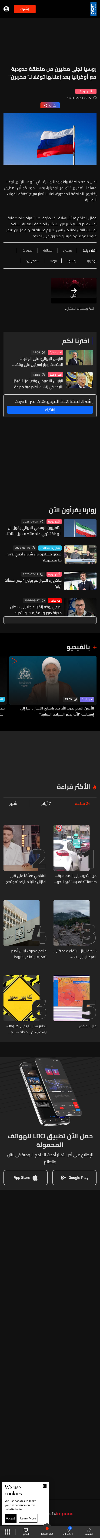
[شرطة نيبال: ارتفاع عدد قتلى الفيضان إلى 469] (75, 930)
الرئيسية (89, 1534)
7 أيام (46, 803)
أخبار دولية (56, 352)
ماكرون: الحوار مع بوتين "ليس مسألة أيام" (33, 583)
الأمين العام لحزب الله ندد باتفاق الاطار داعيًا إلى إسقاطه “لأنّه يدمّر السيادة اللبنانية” (57, 711)
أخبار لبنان (87, 699)
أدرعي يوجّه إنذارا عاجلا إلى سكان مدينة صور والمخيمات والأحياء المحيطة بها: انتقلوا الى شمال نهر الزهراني (35, 610)
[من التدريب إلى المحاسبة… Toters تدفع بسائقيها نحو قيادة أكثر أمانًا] (75, 855)
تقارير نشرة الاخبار (50, 548)
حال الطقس (87, 1026)
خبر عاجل (55, 601)
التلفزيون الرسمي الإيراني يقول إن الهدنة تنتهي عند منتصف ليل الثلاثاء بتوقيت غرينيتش (33, 531)
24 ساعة (82, 803)
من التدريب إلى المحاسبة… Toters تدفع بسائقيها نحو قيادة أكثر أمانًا (76, 879)
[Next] (6, 686)
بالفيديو (78, 646)
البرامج (26, 1534)
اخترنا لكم (76, 340)
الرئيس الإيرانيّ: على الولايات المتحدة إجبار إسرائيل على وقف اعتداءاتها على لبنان (39, 361)
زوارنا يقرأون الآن (73, 510)
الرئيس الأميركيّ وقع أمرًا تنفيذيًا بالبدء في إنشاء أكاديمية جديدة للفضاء (38, 384)
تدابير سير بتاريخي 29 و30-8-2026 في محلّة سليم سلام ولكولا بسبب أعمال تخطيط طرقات (26, 1029)
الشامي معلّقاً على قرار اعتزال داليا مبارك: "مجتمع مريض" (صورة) (26, 879)
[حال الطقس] (75, 1005)
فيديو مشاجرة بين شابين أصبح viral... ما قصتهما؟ (33, 557)
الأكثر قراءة (73, 786)
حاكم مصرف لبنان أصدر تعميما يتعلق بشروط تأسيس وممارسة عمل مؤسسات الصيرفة (29, 954)
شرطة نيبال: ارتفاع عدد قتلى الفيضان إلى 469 (75, 954)
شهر (13, 803)
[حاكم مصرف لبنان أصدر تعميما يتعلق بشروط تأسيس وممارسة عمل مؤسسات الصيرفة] (25, 930)
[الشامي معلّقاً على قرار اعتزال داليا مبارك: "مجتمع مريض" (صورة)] (25, 855)
